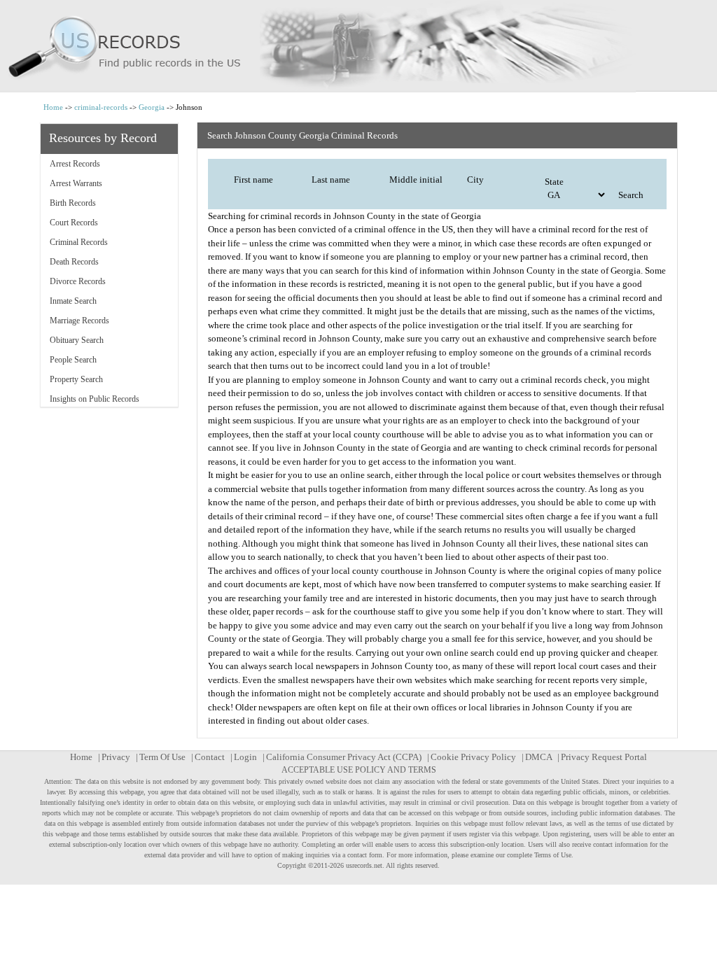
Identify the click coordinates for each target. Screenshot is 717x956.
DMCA (538, 757)
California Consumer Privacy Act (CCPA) (344, 757)
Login (245, 757)
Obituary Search (77, 340)
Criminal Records (79, 242)
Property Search (76, 379)
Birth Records (73, 203)
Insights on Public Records (94, 399)
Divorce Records (78, 281)
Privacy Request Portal (604, 757)
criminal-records (100, 107)
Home (53, 107)
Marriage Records (79, 320)
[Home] (358, 46)
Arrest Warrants (76, 183)
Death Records (74, 262)
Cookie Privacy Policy (473, 757)
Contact (210, 757)
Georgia (152, 107)
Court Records (74, 222)
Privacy (116, 757)
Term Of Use (162, 757)
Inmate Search (73, 301)
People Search (73, 360)
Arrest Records (75, 164)
